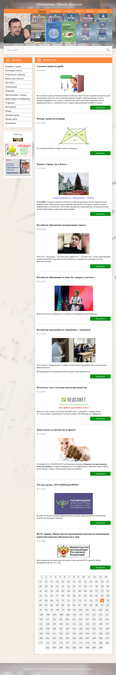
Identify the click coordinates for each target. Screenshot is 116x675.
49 (85, 591)
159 (107, 633)
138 (40, 629)
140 (54, 629)
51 (96, 591)
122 (80, 619)
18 (57, 582)
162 (54, 638)
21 (74, 582)
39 (102, 586)
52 (102, 591)
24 (91, 582)
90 (96, 605)
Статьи (68, 11)
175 (67, 643)
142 (67, 629)
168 (93, 638)
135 (93, 624)
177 (80, 643)
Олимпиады (11, 86)
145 (87, 629)
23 (85, 582)
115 (106, 615)
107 (54, 615)
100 (80, 610)
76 (91, 600)
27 (108, 582)
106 (48, 615)
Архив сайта (11, 119)
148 (107, 629)
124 (93, 619)
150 (47, 633)
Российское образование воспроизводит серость (61, 225)
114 (100, 615)
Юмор (8, 111)
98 (69, 610)
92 (108, 605)
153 (67, 633)
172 (47, 643)
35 (80, 586)
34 (74, 586)
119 (60, 619)
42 (46, 591)
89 (91, 605)
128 (47, 624)
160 (40, 638)
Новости (42, 11)
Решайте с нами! (13, 66)
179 (93, 643)
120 (67, 619)
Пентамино (10, 123)
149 (40, 633)
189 (93, 648)
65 (102, 596)
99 (74, 610)
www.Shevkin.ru (29, 669)
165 (74, 638)
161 (47, 638)
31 (57, 586)
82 (52, 605)
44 (57, 591)
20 (69, 582)
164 (67, 638)
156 (87, 633)
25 (96, 582)
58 (63, 596)
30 (52, 586)
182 (47, 648)
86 (74, 605)
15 (40, 582)
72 (69, 600)
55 (46, 596)
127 (40, 624)
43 (52, 591)
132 (74, 624)
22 (80, 582)
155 (80, 633)
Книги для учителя (14, 78)
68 (46, 600)
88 (85, 605)
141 (60, 629)
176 (74, 643)
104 (107, 610)
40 (108, 586)
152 (60, 633)
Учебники (55, 11)
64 (96, 596)
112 (87, 615)
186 (74, 648)
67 (40, 600)
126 (107, 619)
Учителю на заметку (15, 74)
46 (69, 591)
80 (40, 605)
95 (52, 610)
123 (87, 619)
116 (41, 619)
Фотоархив (10, 107)
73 (74, 600)
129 (54, 624)
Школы (90, 11)
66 (108, 596)
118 (54, 619)
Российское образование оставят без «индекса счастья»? (66, 277)
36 (85, 586)
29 (46, 586)
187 (80, 648)
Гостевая (102, 11)
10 (84, 577)
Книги (79, 11)
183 (54, 648)
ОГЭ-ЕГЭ (10, 82)
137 (107, 624)
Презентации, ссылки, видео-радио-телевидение (17, 97)
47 (74, 591)
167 (87, 638)
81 (46, 605)
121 (73, 619)
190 (100, 648)
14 (106, 577)
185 (67, 648)
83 (57, 605)
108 (61, 615)
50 (91, 591)
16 (46, 582)
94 (46, 610)
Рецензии (9, 90)
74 (80, 600)
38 (96, 586)
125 (100, 619)
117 (47, 619)
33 (69, 586)
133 (80, 624)
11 (89, 577)
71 (63, 600)
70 (57, 600)
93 (41, 610)
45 (63, 591)
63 (91, 596)
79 (108, 600)
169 (100, 638)
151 (54, 633)
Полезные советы (13, 70)
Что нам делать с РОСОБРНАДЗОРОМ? (58, 484)
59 (69, 596)
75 (85, 600)
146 (93, 629)
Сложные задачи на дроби (50, 66)
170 (107, 638)
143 (74, 629)
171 (40, 643)
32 (63, 586)
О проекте (10, 102)
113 (93, 615)
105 (41, 615)
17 (52, 582)
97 (63, 610)
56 (52, 596)
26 (102, 582)
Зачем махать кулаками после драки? (56, 429)
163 (60, 638)
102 (93, 610)
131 (67, 624)
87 (80, 605)
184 (60, 648)
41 (40, 591)
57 (57, 596)
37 (91, 586)
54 (40, 596)
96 (58, 610)
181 (107, 643)
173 (54, 643)
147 (100, 629)
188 (87, 648)
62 (85, 596)
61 (80, 596)
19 (63, 582)
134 (87, 624)
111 (81, 615)
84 (63, 605)
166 (80, 638)
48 (80, 591)
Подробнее (100, 107)
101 (87, 610)
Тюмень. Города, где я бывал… (52, 164)
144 (80, 629)
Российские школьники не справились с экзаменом (64, 329)
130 (60, 624)
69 (52, 600)
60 (74, 596)
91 (102, 605)
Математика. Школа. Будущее (59, 4)
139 (47, 629)
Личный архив (12, 115)
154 (74, 633)
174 (60, 643)
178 (87, 643)
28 (40, 586)
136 (100, 624)
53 (108, 591)
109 (67, 615)
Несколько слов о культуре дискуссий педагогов (62, 387)
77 (96, 600)
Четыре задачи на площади (51, 118)
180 (100, 643)
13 (100, 577)
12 (95, 577)
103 (100, 610)
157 (93, 633)
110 (74, 615)
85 (69, 605)
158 (100, 633)
